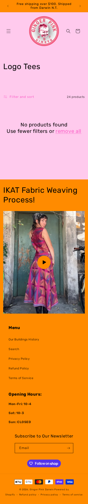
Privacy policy (49, 494)
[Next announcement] (80, 6)
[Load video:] (44, 262)
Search (14, 349)
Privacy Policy (19, 359)
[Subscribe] (68, 448)
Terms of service (72, 494)
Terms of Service (21, 378)
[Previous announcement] (8, 6)
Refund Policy (19, 368)
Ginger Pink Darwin (42, 489)
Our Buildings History (24, 339)
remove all (68, 131)
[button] (8, 31)
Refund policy (28, 494)
